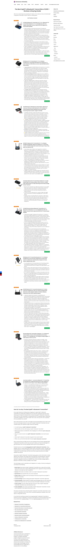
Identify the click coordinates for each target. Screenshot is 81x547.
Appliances (56, 46)
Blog (22, 4)
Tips (55, 48)
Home (15, 4)
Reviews (18, 4)
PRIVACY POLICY (57, 59)
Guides (29, 4)
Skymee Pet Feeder (57, 21)
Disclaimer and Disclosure (59, 11)
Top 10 (32, 4)
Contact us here (25, 499)
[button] (43, 4)
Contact (55, 16)
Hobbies (55, 51)
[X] (1, 273)
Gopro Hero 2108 (57, 25)
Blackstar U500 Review (58, 23)
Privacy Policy (56, 12)
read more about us (38, 499)
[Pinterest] (1, 275)
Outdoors (56, 53)
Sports (55, 50)
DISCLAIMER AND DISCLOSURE (54, 4)
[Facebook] (1, 272)
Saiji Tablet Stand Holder (58, 27)
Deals (25, 4)
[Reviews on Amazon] (18, 265)
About (55, 14)
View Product (47, 55)
